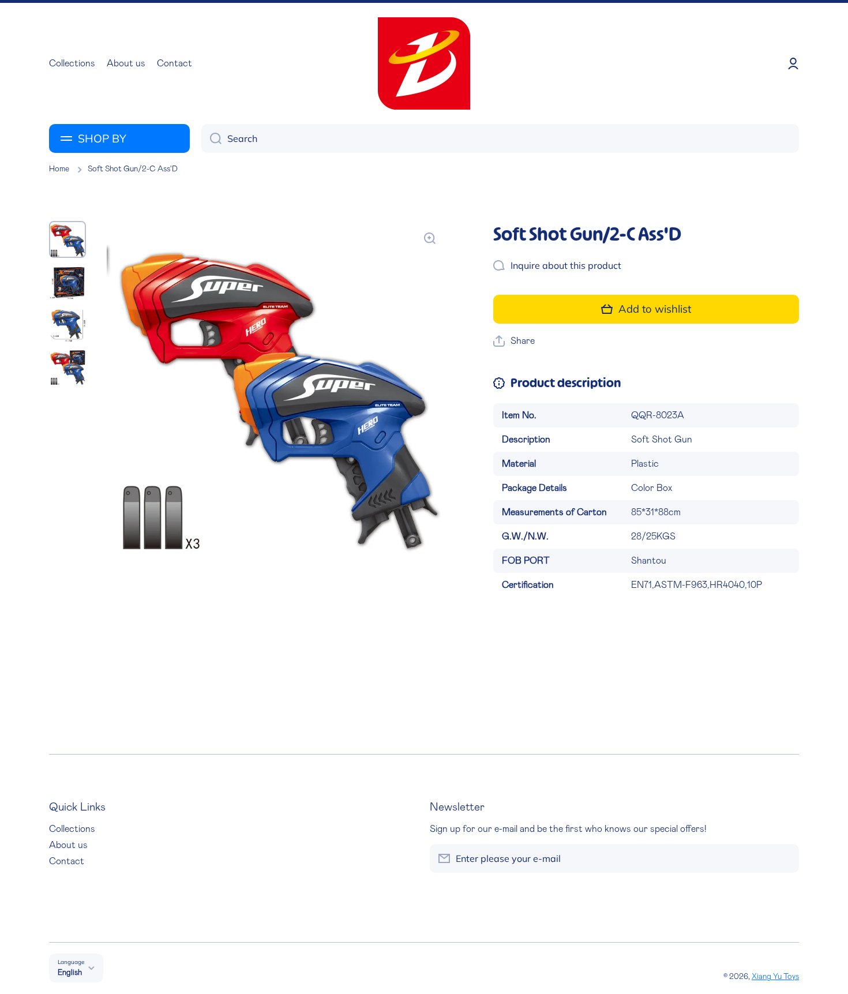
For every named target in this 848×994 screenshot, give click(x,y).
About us (68, 845)
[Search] (211, 138)
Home (59, 169)
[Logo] (424, 63)
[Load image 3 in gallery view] (67, 324)
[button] (514, 341)
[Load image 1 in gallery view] (67, 239)
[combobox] (500, 138)
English (70, 973)
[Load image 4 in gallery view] (67, 367)
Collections (72, 829)
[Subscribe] (784, 858)
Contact (66, 861)
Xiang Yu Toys (775, 977)
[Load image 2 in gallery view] (67, 282)
